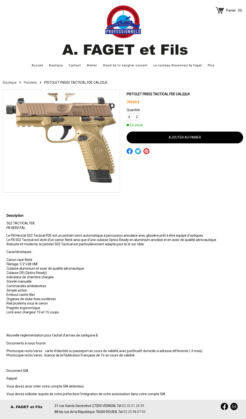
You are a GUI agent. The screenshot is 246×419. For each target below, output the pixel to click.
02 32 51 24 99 (133, 406)
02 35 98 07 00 (134, 412)
